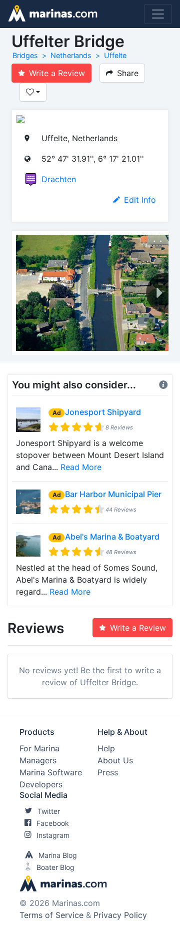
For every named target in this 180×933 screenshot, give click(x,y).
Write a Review (57, 73)
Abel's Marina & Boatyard (112, 537)
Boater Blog (55, 867)
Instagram (53, 835)
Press (108, 772)
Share (127, 73)
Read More (81, 467)
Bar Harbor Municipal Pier (113, 494)
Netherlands (71, 55)
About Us (115, 760)
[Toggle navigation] (158, 14)
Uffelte (115, 55)
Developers (41, 784)
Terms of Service (52, 915)
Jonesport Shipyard (103, 412)
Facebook (52, 823)
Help (106, 748)
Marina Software (51, 772)
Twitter (49, 811)
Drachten (59, 179)
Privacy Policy (120, 915)
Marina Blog (57, 855)
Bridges (25, 55)
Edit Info (140, 200)
